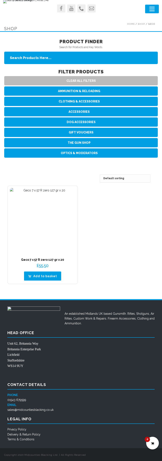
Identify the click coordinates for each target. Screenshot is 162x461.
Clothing (143, 318)
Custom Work (82, 318)
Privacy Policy (16, 429)
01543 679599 (16, 400)
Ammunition (73, 323)
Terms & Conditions (20, 439)
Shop (141, 24)
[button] (42, 276)
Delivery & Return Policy (23, 434)
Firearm (113, 318)
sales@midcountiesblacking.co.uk (30, 409)
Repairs (101, 318)
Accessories (127, 318)
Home (131, 24)
